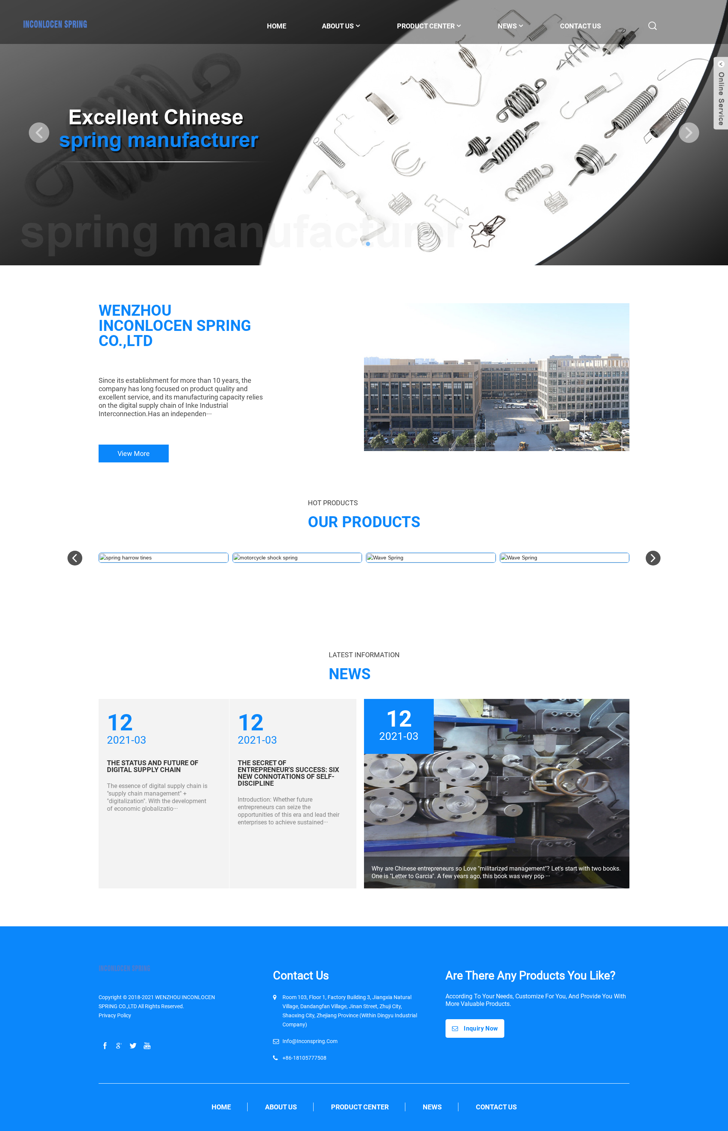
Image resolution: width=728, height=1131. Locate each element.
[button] (39, 132)
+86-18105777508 (304, 1058)
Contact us (496, 1107)
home (221, 1107)
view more (134, 453)
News (507, 26)
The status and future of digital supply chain (152, 766)
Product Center (360, 1107)
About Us (281, 1107)
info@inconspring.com (309, 1041)
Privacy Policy (115, 1015)
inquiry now (481, 1028)
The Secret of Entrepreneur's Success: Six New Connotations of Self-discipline (288, 773)
